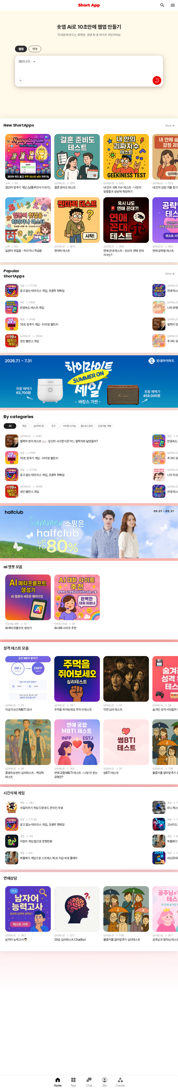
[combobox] (29, 61)
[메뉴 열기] (173, 5)
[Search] (162, 5)
